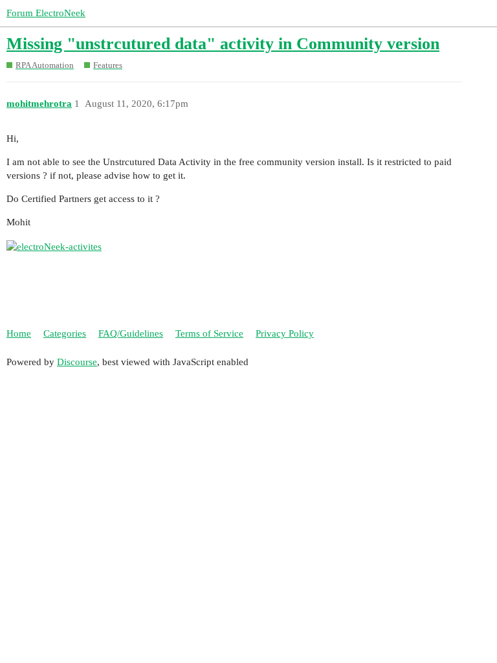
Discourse (77, 362)
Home (18, 333)
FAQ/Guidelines (130, 333)
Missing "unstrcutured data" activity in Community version (222, 43)
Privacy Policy (285, 333)
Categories (64, 333)
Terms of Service (209, 333)
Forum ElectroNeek (45, 13)
